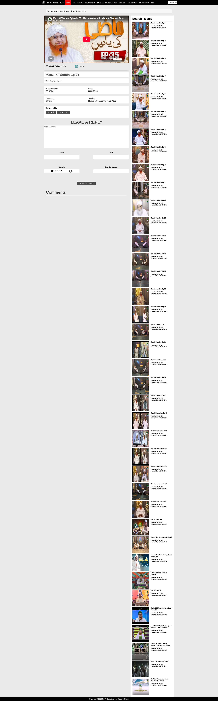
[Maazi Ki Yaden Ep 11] (140, 349)
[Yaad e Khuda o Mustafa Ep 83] (140, 544)
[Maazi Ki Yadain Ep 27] (140, 83)
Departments (132, 2)
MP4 (50, 112)
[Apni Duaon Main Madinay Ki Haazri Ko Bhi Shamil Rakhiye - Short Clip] (140, 633)
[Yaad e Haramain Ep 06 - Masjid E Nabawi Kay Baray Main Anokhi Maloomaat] (140, 651)
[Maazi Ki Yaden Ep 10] (140, 367)
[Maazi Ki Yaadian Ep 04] (140, 456)
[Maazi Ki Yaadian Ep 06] (140, 420)
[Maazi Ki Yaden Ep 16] (140, 261)
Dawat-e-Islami (52, 11)
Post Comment (86, 183)
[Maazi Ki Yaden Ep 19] (140, 225)
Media (68, 2)
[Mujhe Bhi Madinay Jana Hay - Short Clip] (140, 615)
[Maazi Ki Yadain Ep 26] (140, 101)
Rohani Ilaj (100, 2)
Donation (108, 2)
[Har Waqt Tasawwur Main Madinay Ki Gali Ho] (140, 686)
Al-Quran (55, 2)
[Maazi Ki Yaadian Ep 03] (140, 473)
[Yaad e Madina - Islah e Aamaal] (140, 580)
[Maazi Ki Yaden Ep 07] (140, 402)
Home (49, 2)
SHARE (62, 112)
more (152, 2)
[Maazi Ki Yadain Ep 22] (140, 190)
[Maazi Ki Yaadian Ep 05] (140, 438)
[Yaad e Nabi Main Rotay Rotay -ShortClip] (140, 562)
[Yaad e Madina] (140, 597)
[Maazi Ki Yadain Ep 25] (140, 119)
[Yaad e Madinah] (140, 527)
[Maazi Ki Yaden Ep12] (140, 331)
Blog (115, 2)
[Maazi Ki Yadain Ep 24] (140, 136)
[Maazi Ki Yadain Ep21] (140, 207)
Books (62, 2)
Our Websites (143, 2)
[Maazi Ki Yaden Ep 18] (140, 243)
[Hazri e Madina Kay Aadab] (140, 668)
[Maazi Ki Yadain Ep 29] (140, 48)
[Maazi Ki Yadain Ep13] (140, 314)
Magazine (122, 2)
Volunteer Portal (90, 2)
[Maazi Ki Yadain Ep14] (140, 296)
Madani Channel (77, 2)
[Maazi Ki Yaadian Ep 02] (140, 509)
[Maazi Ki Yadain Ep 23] (140, 154)
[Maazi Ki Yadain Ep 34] (140, 30)
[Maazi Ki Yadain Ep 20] (140, 172)
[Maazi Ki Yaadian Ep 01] (140, 491)
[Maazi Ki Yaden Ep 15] (140, 278)
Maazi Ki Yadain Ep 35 (78, 11)
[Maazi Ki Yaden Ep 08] (140, 385)
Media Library (64, 11)
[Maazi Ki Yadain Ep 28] (140, 66)
